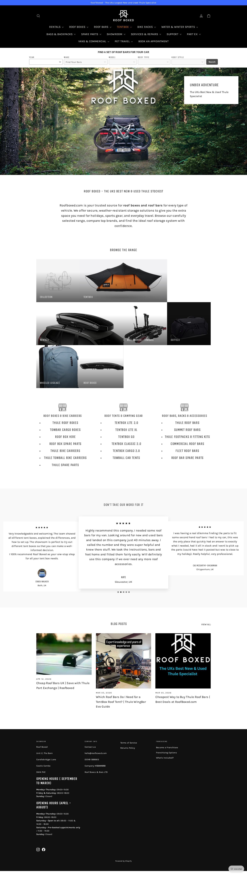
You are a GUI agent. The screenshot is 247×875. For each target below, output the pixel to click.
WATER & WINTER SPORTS (178, 26)
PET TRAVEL (122, 41)
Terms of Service (128, 742)
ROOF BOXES (77, 26)
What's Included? (165, 757)
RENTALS (55, 26)
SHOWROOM (115, 34)
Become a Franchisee (167, 747)
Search (212, 62)
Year (31, 57)
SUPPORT (173, 34)
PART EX (192, 34)
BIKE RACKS (145, 26)
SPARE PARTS (90, 34)
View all (206, 624)
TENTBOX (123, 26)
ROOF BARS (101, 26)
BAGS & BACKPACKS (59, 34)
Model (112, 57)
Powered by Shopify (123, 861)
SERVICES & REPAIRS (145, 34)
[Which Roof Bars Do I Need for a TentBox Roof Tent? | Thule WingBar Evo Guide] (123, 661)
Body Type (143, 57)
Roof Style (178, 57)
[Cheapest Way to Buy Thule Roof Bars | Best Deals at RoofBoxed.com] (183, 661)
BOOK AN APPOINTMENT (153, 41)
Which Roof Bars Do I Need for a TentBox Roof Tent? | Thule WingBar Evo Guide (121, 701)
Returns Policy (127, 748)
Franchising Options (166, 752)
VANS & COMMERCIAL (92, 41)
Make (66, 57)
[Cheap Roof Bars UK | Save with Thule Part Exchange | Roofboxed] (64, 654)
